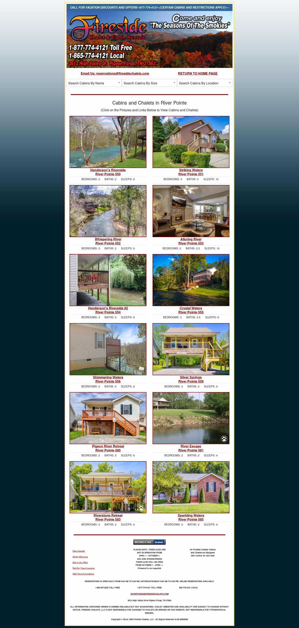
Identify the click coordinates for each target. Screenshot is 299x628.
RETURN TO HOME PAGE (198, 73)
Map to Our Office (80, 562)
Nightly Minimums (80, 556)
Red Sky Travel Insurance (84, 568)
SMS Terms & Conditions (83, 573)
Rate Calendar (79, 551)
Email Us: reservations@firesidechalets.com (115, 73)
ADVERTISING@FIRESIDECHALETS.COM (149, 593)
